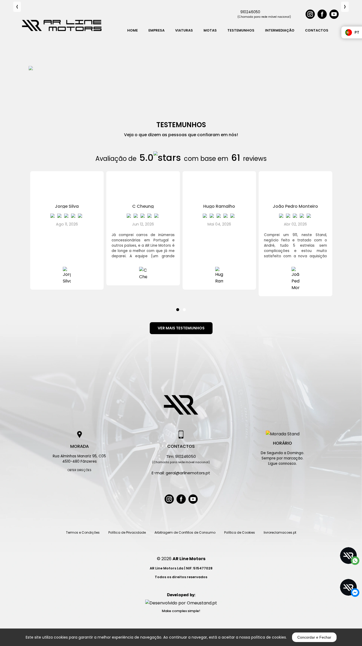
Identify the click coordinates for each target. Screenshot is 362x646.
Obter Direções (79, 470)
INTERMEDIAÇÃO (279, 30)
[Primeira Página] (181, 405)
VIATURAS (184, 30)
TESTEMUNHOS (240, 30)
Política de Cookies (239, 532)
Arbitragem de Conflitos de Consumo (184, 532)
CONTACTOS (316, 30)
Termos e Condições (83, 532)
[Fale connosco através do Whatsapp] (348, 556)
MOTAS (210, 30)
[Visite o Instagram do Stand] (169, 499)
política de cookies (268, 637)
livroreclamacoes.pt (280, 532)
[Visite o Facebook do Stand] (181, 499)
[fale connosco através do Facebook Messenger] (348, 587)
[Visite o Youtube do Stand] (193, 499)
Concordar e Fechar (314, 637)
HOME (132, 30)
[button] (177, 306)
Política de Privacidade (127, 532)
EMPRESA (156, 30)
